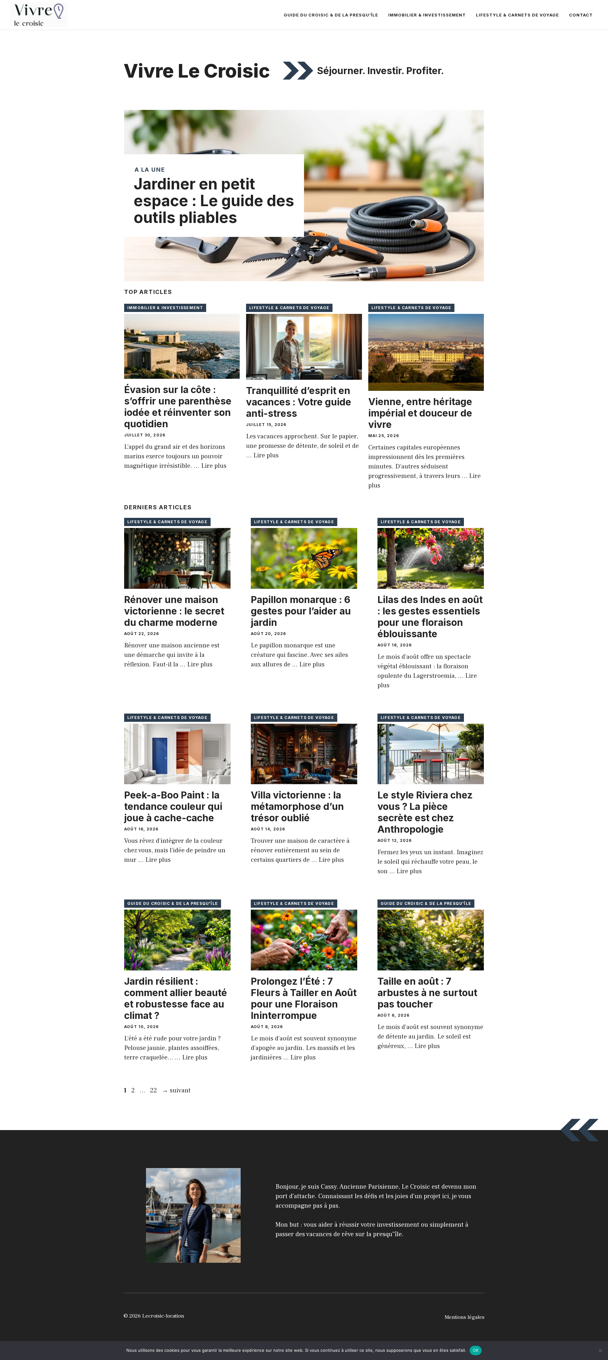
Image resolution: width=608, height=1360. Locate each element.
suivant (176, 1090)
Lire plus (213, 466)
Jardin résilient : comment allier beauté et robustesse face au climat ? (175, 998)
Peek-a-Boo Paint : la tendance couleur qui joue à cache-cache (173, 806)
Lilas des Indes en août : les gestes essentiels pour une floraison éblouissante (430, 616)
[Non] (600, 1350)
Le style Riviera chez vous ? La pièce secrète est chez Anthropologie (425, 812)
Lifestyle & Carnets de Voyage (517, 14)
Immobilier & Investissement (427, 14)
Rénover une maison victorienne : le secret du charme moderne (174, 611)
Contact (581, 14)
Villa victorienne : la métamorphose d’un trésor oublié (297, 806)
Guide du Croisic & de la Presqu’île (331, 14)
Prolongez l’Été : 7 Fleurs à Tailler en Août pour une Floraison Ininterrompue (304, 998)
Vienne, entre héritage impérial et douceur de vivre (420, 413)
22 (154, 1090)
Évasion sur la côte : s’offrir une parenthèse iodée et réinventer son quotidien (177, 406)
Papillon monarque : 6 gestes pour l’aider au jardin (301, 611)
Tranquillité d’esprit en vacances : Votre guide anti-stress (298, 402)
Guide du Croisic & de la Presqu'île (172, 903)
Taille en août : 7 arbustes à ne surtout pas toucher (427, 993)
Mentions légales (464, 1317)
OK (476, 1350)
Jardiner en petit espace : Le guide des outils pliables (214, 201)
